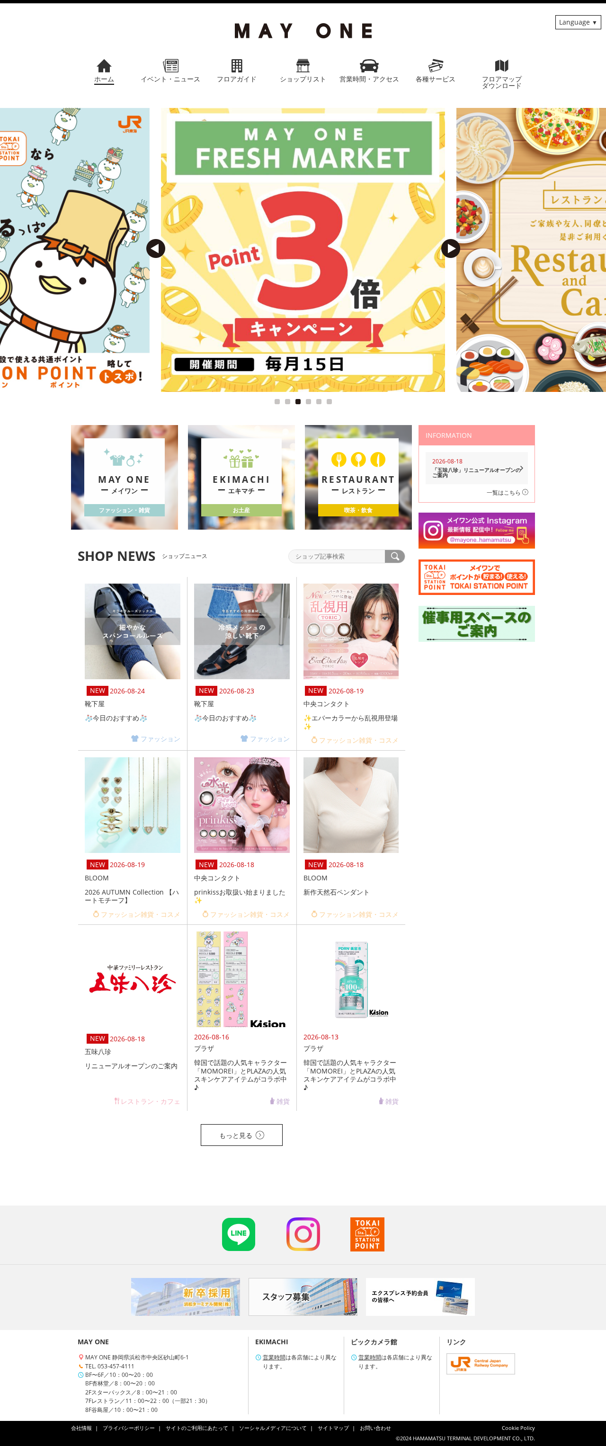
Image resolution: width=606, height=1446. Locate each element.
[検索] (395, 556)
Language (574, 22)
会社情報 (81, 1428)
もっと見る (235, 1135)
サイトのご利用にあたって (197, 1428)
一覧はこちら (504, 492)
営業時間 (274, 1357)
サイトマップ (333, 1428)
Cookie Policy (518, 1428)
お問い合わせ (375, 1428)
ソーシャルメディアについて (273, 1428)
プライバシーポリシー (129, 1428)
